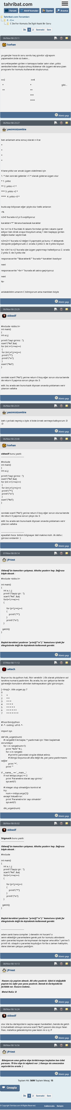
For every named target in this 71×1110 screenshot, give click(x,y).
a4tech (11, 669)
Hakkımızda (49, 1106)
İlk (24, 29)
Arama (64, 10)
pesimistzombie (16, 129)
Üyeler (49, 10)
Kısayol (56, 38)
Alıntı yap (63, 115)
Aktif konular (31, 10)
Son (49, 29)
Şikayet (61, 38)
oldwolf (11, 315)
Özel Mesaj (67, 38)
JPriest (11, 559)
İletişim (60, 1106)
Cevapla (12, 1087)
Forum (13, 10)
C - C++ (10, 20)
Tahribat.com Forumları (16, 16)
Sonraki (40, 29)
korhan (11, 44)
